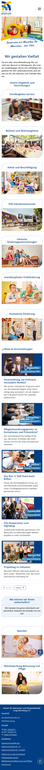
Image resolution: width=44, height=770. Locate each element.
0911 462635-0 (9, 729)
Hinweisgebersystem (10, 757)
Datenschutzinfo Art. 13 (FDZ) (13, 750)
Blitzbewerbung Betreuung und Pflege (17, 761)
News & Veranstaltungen (18, 349)
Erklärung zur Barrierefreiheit (13, 754)
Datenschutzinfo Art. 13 (11, 746)
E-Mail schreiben (10, 735)
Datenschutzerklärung (11, 743)
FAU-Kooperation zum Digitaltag (16, 524)
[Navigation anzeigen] (39, 9)
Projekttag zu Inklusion (17, 567)
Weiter (19, 588)
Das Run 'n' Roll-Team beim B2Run (19, 477)
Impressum (6, 764)
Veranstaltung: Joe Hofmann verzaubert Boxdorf (20, 381)
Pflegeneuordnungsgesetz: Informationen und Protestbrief (21, 431)
